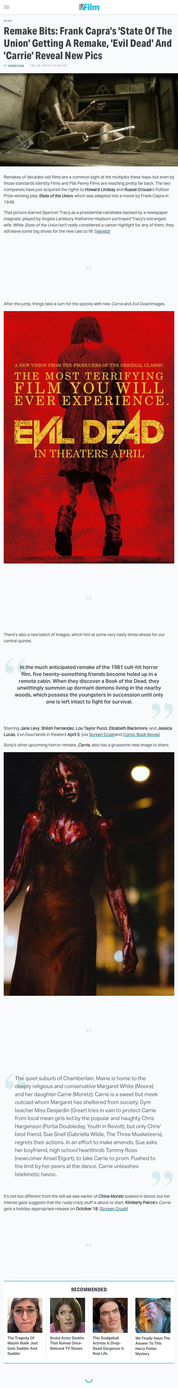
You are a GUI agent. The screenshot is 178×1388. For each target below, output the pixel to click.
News (8, 20)
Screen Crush (102, 734)
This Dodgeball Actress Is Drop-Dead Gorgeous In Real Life (108, 1346)
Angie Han (16, 65)
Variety (102, 231)
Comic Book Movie (141, 734)
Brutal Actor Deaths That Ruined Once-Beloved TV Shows (67, 1343)
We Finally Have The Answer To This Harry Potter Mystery (152, 1346)
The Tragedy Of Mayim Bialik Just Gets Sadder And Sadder (22, 1346)
